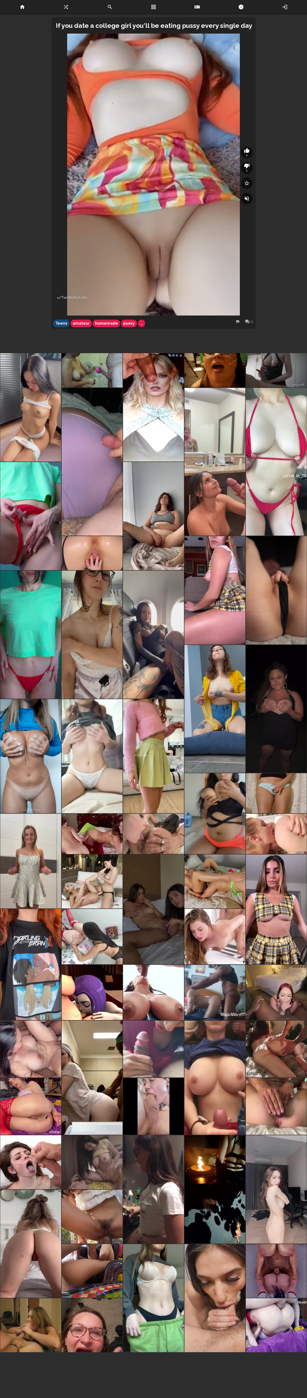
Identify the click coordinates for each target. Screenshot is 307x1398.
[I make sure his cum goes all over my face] (215, 462)
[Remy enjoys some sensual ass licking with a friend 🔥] (92, 833)
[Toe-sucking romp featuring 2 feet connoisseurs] (92, 881)
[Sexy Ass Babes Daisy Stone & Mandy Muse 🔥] (276, 833)
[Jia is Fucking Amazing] (30, 1369)
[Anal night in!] (30, 1106)
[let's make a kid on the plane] (153, 634)
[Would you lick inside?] (276, 590)
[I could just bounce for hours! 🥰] (276, 462)
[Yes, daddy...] (30, 407)
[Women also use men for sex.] (92, 1369)
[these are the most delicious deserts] (92, 634)
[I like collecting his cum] (92, 370)
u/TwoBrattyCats (72, 297)
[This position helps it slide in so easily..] (276, 1325)
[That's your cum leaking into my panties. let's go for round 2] (276, 793)
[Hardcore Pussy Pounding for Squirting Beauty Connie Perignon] (153, 992)
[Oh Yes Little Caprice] (153, 1189)
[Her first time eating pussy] (153, 909)
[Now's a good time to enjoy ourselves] (276, 992)
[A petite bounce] (276, 909)
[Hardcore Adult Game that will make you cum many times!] (276, 1271)
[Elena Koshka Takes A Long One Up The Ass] (215, 937)
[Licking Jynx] (153, 833)
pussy (129, 323)
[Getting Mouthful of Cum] (153, 1106)
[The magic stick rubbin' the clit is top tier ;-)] (30, 1049)
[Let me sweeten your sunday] (215, 1189)
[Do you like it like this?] (153, 1369)
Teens (61, 323)
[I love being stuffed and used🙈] (276, 1049)
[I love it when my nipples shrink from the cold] (215, 709)
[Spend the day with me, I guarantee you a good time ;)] (30, 1243)
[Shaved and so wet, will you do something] (30, 516)
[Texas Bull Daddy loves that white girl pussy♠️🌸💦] (215, 992)
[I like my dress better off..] (30, 861)
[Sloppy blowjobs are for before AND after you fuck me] (215, 1298)
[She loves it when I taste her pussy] (215, 881)
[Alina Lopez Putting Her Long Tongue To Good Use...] (92, 937)
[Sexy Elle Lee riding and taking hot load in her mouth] (92, 1216)
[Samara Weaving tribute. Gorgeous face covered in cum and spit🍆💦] (153, 407)
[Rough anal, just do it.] (92, 1271)
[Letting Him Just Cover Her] (30, 1162)
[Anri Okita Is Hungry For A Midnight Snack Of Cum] (92, 1162)
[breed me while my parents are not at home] (30, 634)
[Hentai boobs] (30, 964)
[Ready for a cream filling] (276, 709)
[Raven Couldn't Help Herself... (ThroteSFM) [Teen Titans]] (92, 992)
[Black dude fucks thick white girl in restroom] (92, 1077)
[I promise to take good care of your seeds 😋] (153, 756)
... (141, 323)
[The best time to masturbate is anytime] (153, 516)
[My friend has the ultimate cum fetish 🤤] (215, 370)
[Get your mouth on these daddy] (215, 813)
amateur (81, 323)
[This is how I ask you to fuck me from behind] (92, 553)
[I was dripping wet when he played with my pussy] (276, 1106)
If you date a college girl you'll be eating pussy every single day (154, 25)
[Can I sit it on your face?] (215, 590)
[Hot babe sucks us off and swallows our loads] (30, 1325)
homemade (106, 323)
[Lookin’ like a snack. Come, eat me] (276, 1189)
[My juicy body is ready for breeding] (30, 756)
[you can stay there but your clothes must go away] (153, 1298)
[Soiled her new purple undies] (92, 462)
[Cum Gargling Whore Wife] (92, 1325)
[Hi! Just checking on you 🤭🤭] (92, 756)
